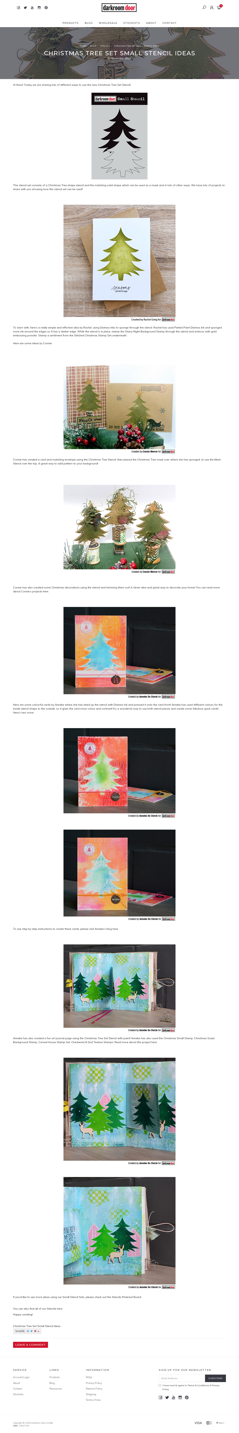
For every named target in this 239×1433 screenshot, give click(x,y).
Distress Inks (107, 327)
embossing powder (25, 335)
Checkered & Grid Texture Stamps (92, 1042)
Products (70, 22)
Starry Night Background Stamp (145, 331)
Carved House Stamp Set (54, 1042)
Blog (89, 22)
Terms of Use (93, 1399)
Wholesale (108, 22)
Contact (169, 22)
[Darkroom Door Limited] (119, 7)
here (45, 591)
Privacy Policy (94, 1383)
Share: (21, 1331)
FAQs (89, 1377)
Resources (55, 1388)
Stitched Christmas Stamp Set (92, 335)
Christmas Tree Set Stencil (113, 85)
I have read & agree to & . (190, 1387)
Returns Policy (94, 1388)
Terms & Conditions (198, 1385)
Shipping (91, 1394)
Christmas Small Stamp (178, 1038)
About (151, 22)
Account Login (21, 1377)
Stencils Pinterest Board (126, 1297)
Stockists (131, 22)
